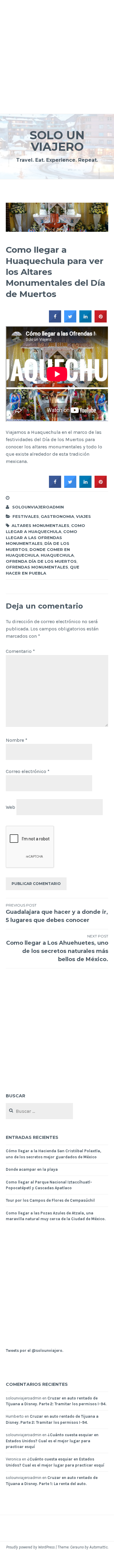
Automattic (98, 1547)
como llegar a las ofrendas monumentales (41, 537)
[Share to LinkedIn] (85, 321)
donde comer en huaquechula (38, 552)
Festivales (25, 516)
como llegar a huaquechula (45, 528)
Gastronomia (57, 516)
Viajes (83, 516)
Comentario (20, 651)
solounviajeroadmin (38, 507)
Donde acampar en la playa (32, 1169)
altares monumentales (40, 525)
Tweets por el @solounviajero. (34, 1350)
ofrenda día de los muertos (41, 561)
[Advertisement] (57, 57)
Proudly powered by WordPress (30, 1547)
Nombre (16, 740)
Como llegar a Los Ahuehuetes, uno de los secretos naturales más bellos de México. (57, 948)
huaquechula (57, 555)
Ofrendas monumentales (37, 567)
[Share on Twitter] (70, 321)
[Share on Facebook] (55, 321)
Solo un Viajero (57, 141)
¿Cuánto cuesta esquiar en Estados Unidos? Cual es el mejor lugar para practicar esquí (52, 1441)
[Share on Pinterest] (101, 321)
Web (10, 807)
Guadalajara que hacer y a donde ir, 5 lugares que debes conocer (57, 913)
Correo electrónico (28, 771)
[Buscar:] (39, 1111)
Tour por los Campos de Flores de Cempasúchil (50, 1200)
